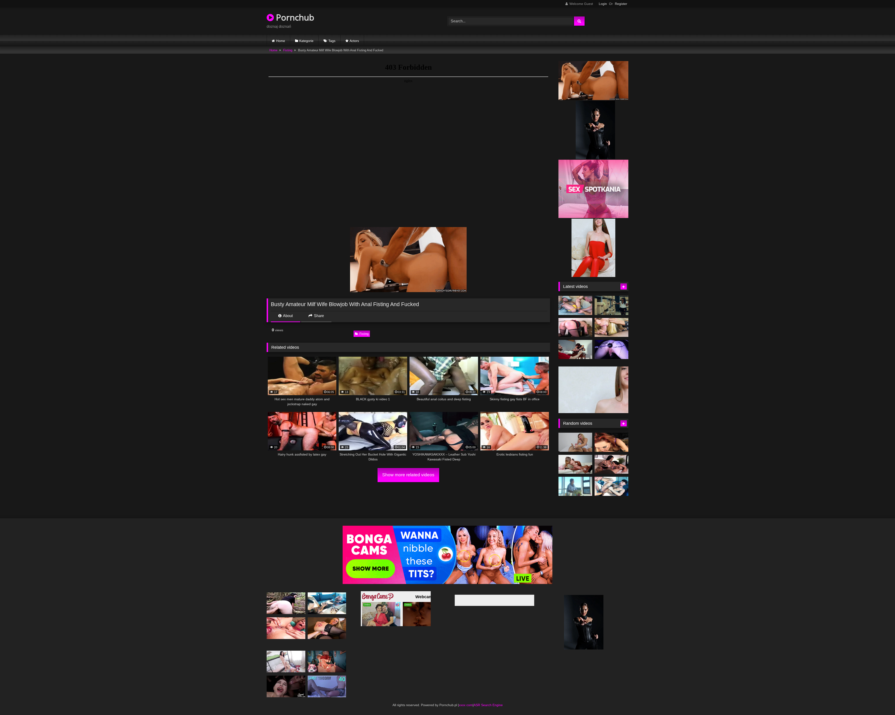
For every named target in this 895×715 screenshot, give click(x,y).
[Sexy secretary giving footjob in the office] (327, 654)
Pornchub (294, 17)
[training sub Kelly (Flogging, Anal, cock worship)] (575, 327)
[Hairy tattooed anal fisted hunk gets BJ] (327, 596)
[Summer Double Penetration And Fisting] (286, 621)
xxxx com (466, 698)
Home (280, 41)
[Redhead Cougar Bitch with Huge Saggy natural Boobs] (611, 435)
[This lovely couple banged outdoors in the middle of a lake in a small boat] (575, 479)
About (287, 316)
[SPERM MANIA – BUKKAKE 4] (286, 679)
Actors (354, 41)
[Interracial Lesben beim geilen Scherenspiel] (575, 457)
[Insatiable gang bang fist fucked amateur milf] (286, 596)
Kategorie (306, 41)
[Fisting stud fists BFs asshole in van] (611, 479)
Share (318, 316)
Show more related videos (408, 474)
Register (621, 4)
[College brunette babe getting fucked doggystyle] (611, 457)
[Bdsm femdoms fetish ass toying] (611, 349)
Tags (331, 41)
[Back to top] (880, 701)
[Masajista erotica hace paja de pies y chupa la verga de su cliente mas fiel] (575, 435)
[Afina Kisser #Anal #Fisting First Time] (327, 621)
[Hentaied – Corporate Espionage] (611, 305)
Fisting (287, 50)
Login (603, 4)
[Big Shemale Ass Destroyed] (611, 327)
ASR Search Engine (488, 698)
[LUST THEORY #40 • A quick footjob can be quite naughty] (327, 679)
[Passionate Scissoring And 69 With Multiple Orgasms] (286, 654)
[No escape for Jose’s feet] (575, 349)
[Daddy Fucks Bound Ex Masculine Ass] (575, 305)
